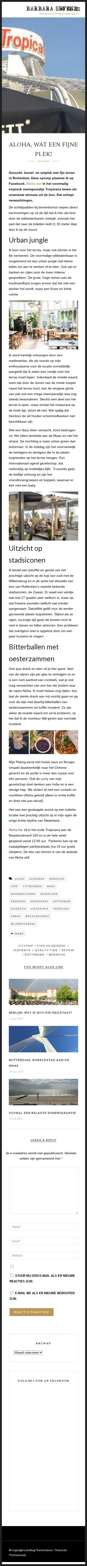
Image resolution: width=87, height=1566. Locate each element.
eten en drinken (51, 945)
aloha (20, 879)
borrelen (56, 879)
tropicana (61, 909)
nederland (49, 894)
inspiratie (22, 950)
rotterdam (62, 901)
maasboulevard (23, 894)
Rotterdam (35, 954)
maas (51, 886)
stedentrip (39, 909)
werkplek (57, 954)
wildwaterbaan (23, 924)
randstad (18, 901)
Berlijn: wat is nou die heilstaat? (40, 1013)
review (68, 950)
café (14, 886)
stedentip (18, 909)
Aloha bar (34, 183)
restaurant (39, 901)
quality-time (46, 950)
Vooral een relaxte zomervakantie (42, 1113)
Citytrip (25, 945)
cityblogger (32, 886)
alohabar (37, 879)
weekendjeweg (37, 916)
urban (16, 916)
